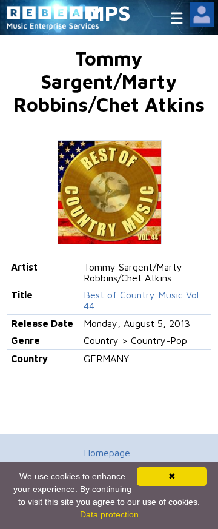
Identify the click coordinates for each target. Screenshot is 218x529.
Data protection (109, 514)
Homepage (107, 452)
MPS (109, 12)
